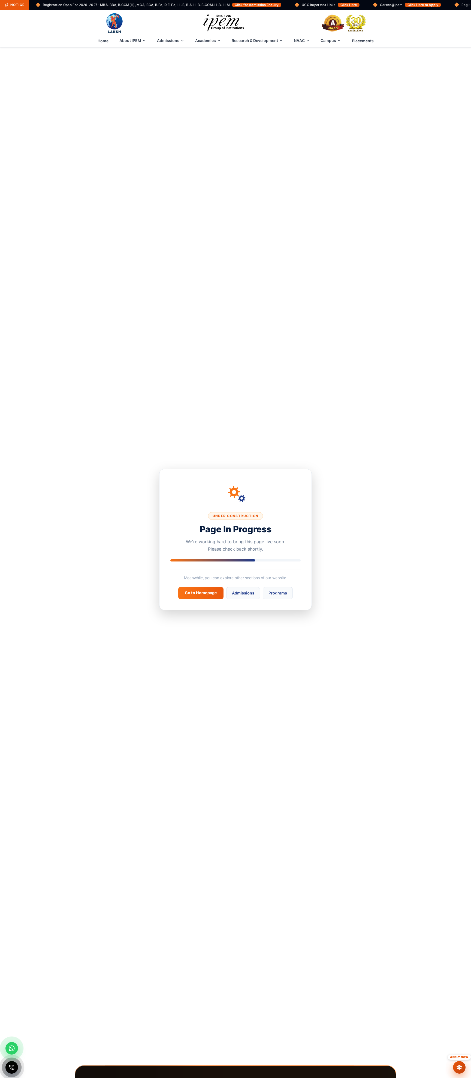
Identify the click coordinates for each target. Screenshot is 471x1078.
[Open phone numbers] (11, 1067)
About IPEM (130, 40)
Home (103, 40)
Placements (363, 40)
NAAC (299, 40)
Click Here (348, 5)
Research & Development (255, 40)
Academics (205, 40)
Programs (277, 593)
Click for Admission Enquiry (257, 5)
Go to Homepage (201, 592)
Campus (328, 40)
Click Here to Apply (422, 5)
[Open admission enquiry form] (459, 1067)
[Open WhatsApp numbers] (11, 1048)
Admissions (168, 40)
